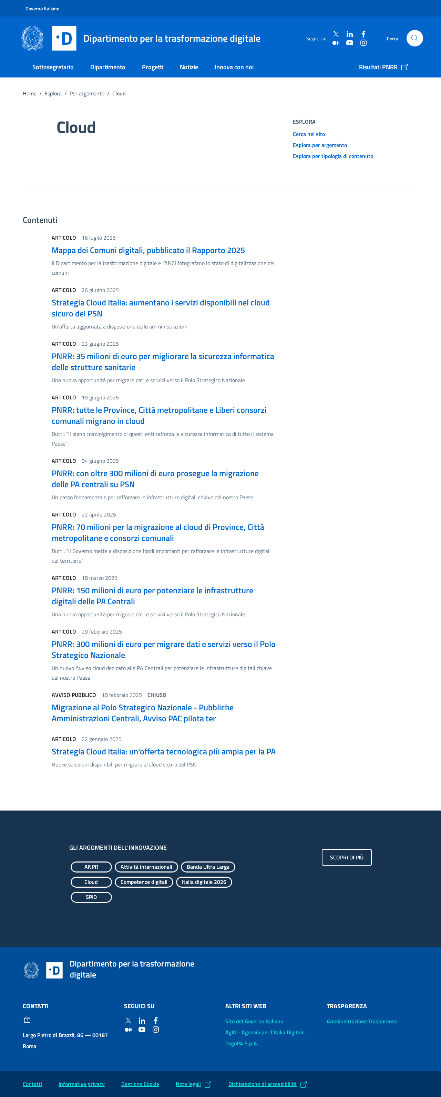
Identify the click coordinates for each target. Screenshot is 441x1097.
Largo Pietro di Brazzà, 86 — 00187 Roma (65, 1040)
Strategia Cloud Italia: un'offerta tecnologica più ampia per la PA (164, 751)
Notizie (189, 67)
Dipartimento (107, 67)
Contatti (32, 1084)
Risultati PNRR (378, 67)
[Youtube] (350, 42)
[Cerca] (415, 38)
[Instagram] (363, 42)
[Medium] (336, 42)
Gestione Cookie (140, 1084)
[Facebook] (363, 34)
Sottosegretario (53, 67)
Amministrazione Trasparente (362, 1021)
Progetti (152, 67)
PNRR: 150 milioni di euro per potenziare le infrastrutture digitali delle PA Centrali (152, 595)
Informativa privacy (82, 1084)
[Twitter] (336, 34)
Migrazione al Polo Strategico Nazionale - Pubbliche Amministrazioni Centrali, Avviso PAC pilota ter (143, 712)
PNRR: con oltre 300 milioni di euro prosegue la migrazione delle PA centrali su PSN (155, 478)
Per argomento (87, 93)
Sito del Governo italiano (254, 1021)
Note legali (188, 1084)
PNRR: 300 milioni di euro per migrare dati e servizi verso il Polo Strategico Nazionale (164, 649)
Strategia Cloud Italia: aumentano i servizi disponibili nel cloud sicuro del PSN (161, 308)
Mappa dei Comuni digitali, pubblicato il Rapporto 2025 (148, 250)
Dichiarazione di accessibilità (262, 1084)
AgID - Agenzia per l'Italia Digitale (265, 1032)
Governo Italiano (42, 8)
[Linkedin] (350, 34)
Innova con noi (234, 67)
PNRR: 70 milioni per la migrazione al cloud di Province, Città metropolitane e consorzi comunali (158, 532)
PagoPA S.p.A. (241, 1043)
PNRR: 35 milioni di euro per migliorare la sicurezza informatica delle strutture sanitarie (163, 361)
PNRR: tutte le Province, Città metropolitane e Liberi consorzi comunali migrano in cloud (159, 415)
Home (30, 93)
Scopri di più (346, 857)
